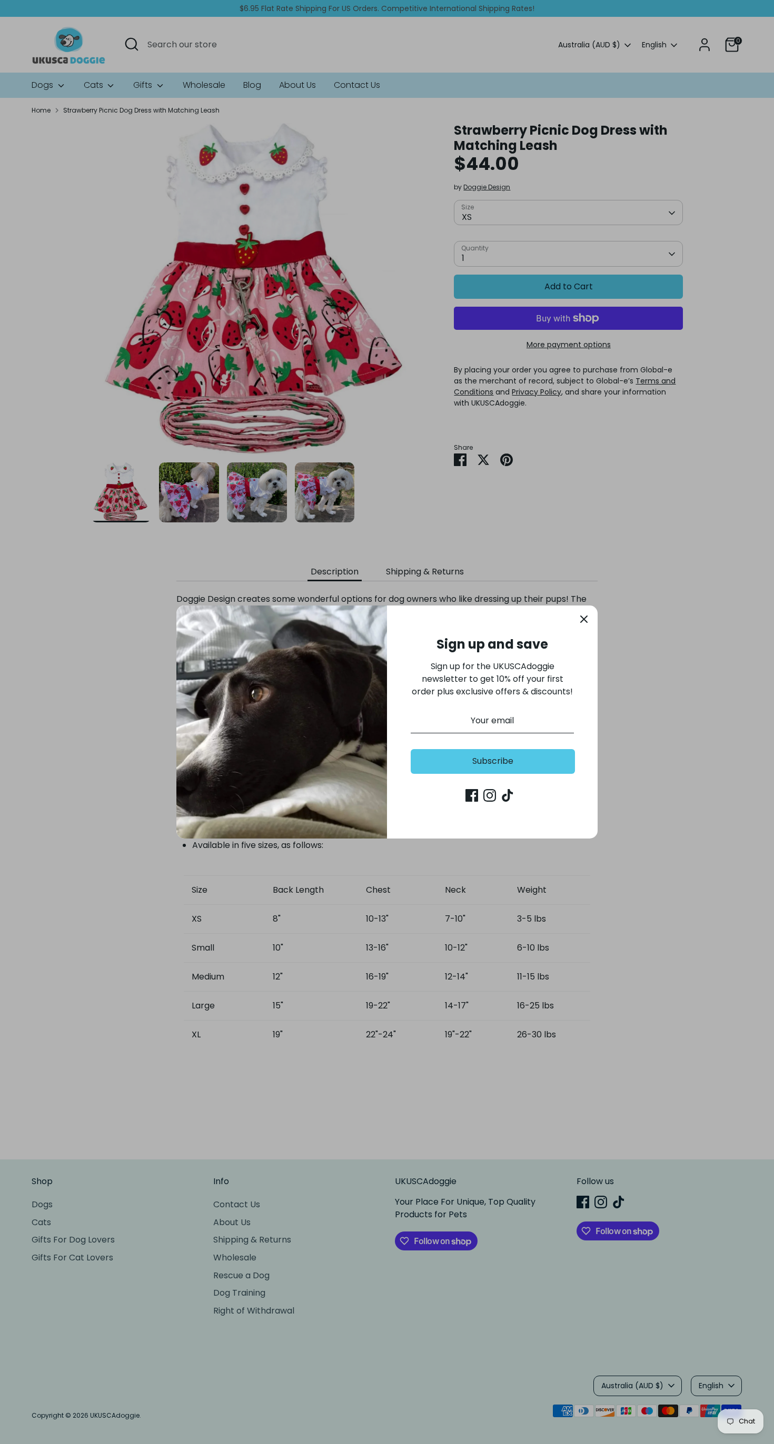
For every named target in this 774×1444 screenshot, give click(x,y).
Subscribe (492, 761)
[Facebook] (471, 795)
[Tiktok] (507, 795)
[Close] (584, 619)
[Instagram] (489, 795)
